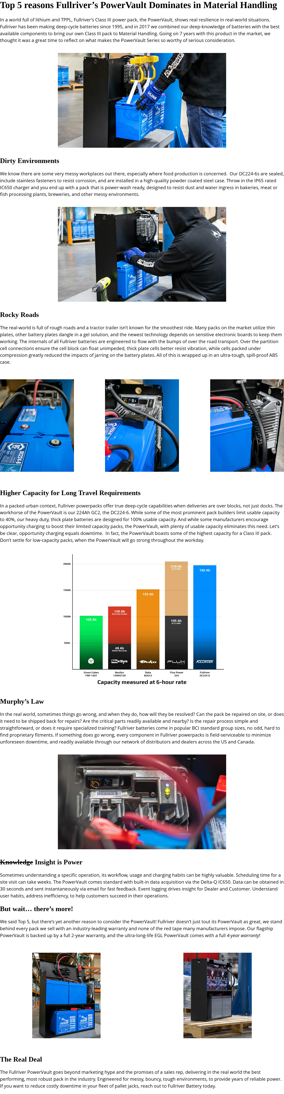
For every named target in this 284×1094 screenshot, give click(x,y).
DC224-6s (249, 173)
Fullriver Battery (185, 1086)
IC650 (6, 187)
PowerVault (160, 19)
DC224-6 (120, 512)
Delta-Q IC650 (215, 882)
